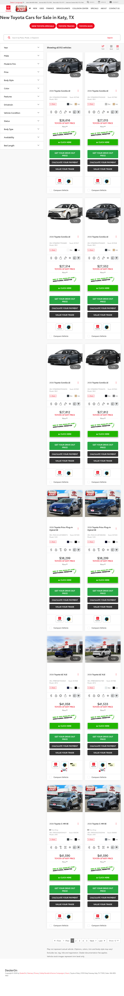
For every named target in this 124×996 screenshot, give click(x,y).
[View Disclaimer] (70, 112)
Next (93, 940)
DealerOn (23, 973)
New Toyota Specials (43, 25)
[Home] (30, 8)
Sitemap (30, 973)
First (58, 940)
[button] (80, 65)
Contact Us (114, 8)
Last (101, 940)
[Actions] (78, 91)
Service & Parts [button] (63, 8)
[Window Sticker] (78, 112)
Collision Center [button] (80, 8)
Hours (67, 973)
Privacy (36, 973)
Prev (66, 940)
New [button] (35, 8)
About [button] (104, 8)
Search (110, 38)
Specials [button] (94, 8)
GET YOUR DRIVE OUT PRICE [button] (65, 154)
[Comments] (74, 112)
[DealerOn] (11, 970)
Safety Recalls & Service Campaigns (52, 973)
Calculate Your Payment (65, 162)
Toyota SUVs (85, 25)
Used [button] (41, 8)
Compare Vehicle (61, 190)
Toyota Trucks (66, 25)
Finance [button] (50, 8)
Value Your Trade (64, 168)
